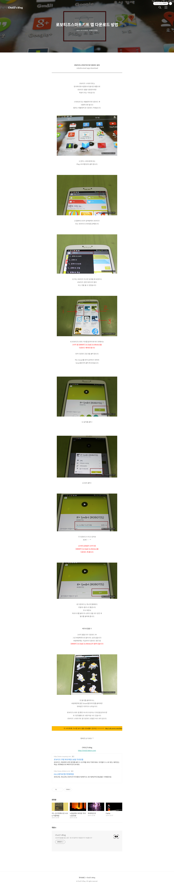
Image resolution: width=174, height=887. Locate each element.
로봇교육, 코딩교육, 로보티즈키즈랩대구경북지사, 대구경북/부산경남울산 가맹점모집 (82, 777)
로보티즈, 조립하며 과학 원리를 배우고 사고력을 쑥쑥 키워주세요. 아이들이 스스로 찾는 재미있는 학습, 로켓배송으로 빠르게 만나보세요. (86, 763)
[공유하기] (58, 789)
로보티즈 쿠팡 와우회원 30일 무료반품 (68, 759)
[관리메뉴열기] (170, 3)
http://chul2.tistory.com (87, 750)
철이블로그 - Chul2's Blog (87, 877)
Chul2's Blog (15, 7)
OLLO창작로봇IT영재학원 (64, 774)
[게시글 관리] (61, 789)
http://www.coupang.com (62, 756)
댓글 (54, 827)
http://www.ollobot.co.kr (62, 771)
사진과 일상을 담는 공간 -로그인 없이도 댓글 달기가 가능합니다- (73, 838)
